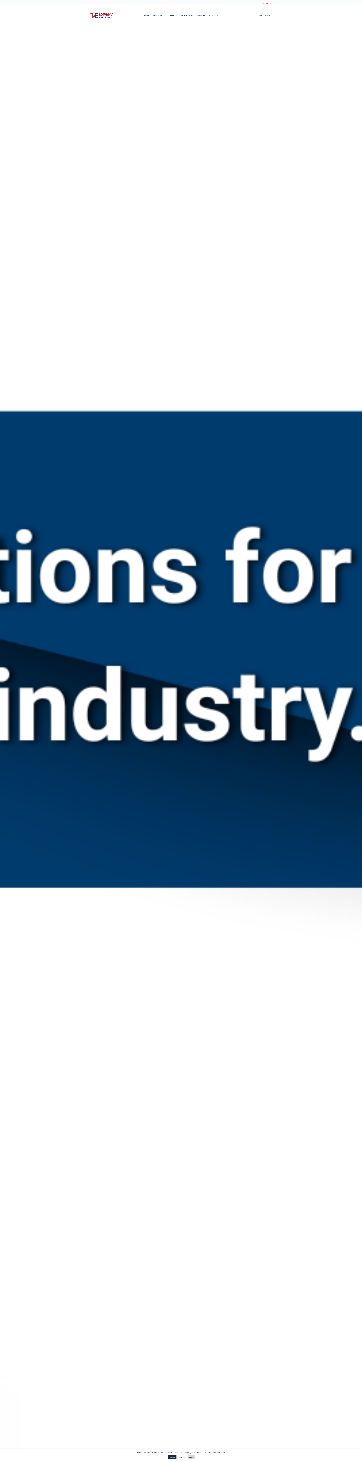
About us (157, 15)
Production (187, 15)
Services (201, 15)
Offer (171, 15)
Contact (213, 15)
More (191, 1457)
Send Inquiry (264, 15)
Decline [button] (182, 1457)
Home (146, 15)
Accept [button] (172, 1457)
